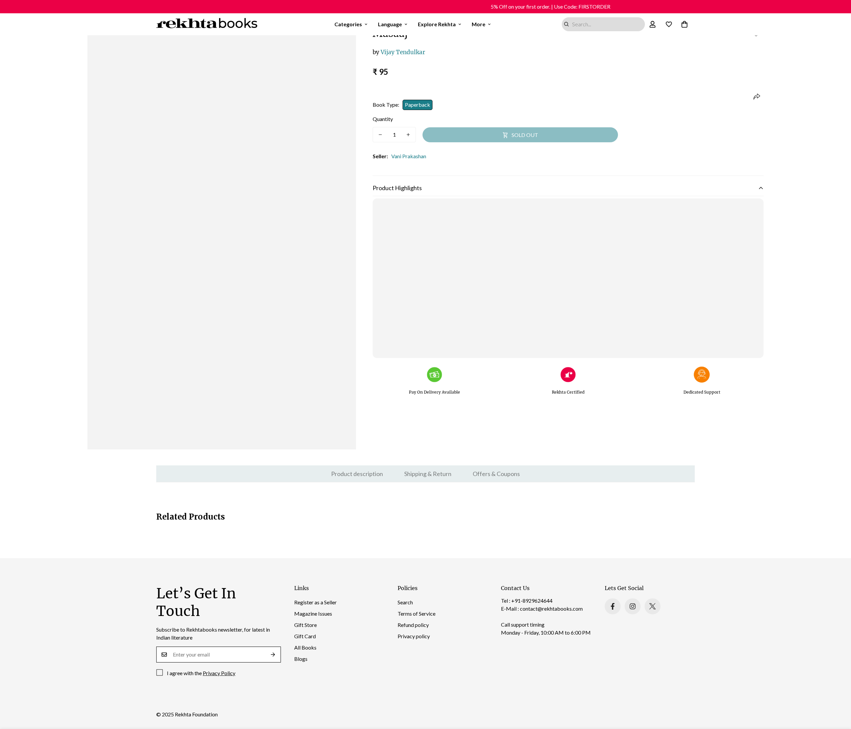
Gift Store (305, 625)
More (478, 24)
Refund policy (413, 625)
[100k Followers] (633, 606)
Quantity (383, 119)
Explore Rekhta (437, 24)
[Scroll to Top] (838, 692)
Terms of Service (416, 613)
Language (390, 24)
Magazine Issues (313, 613)
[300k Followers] (613, 606)
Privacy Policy (219, 673)
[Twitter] (653, 606)
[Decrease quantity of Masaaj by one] (380, 134)
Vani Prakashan (408, 156)
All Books (305, 647)
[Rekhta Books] (207, 24)
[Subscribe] (273, 654)
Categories (348, 24)
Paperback (417, 104)
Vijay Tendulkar (399, 52)
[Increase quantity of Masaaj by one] (408, 134)
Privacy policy (414, 636)
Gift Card (305, 636)
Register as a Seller (315, 602)
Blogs (300, 659)
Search (405, 602)
